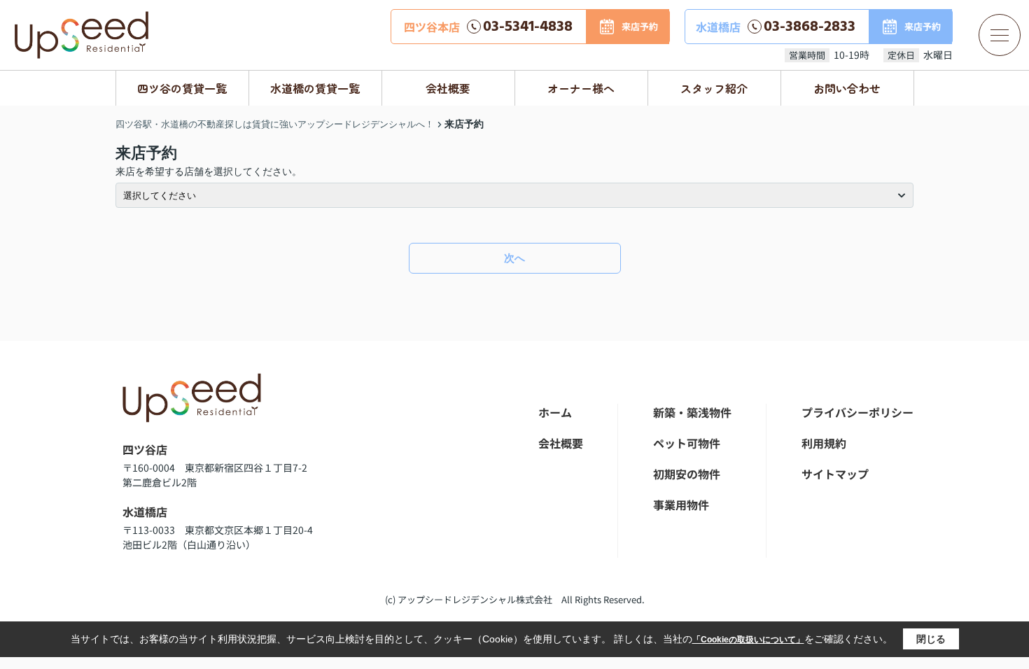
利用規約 (824, 443)
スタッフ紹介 (714, 88)
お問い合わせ (847, 88)
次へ (514, 258)
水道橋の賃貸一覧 (315, 88)
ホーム (555, 412)
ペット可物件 (686, 443)
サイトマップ (835, 473)
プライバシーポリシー (857, 412)
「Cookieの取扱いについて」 (748, 640)
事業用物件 (681, 504)
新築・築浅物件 (692, 412)
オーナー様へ (581, 88)
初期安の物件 (686, 473)
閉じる (931, 639)
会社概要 (448, 88)
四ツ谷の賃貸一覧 (182, 88)
